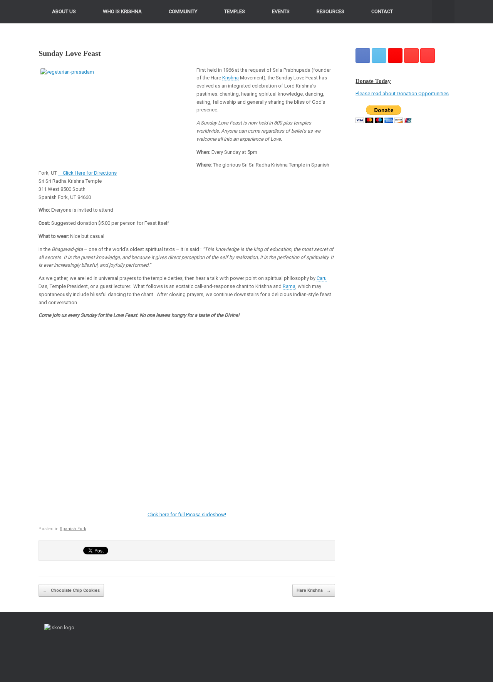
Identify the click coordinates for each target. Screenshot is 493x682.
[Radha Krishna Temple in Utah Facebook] (362, 55)
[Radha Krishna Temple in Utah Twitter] (379, 55)
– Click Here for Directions (87, 173)
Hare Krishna (314, 590)
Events (281, 11)
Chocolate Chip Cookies (71, 590)
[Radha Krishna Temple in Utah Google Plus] (395, 55)
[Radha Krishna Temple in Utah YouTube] (427, 55)
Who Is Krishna (122, 11)
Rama (289, 286)
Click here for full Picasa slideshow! (187, 514)
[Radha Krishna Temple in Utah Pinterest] (411, 55)
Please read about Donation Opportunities (402, 93)
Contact (382, 11)
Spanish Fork (73, 528)
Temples (234, 11)
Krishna (230, 78)
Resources (330, 11)
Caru (322, 278)
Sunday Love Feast (70, 53)
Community (183, 11)
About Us (64, 11)
